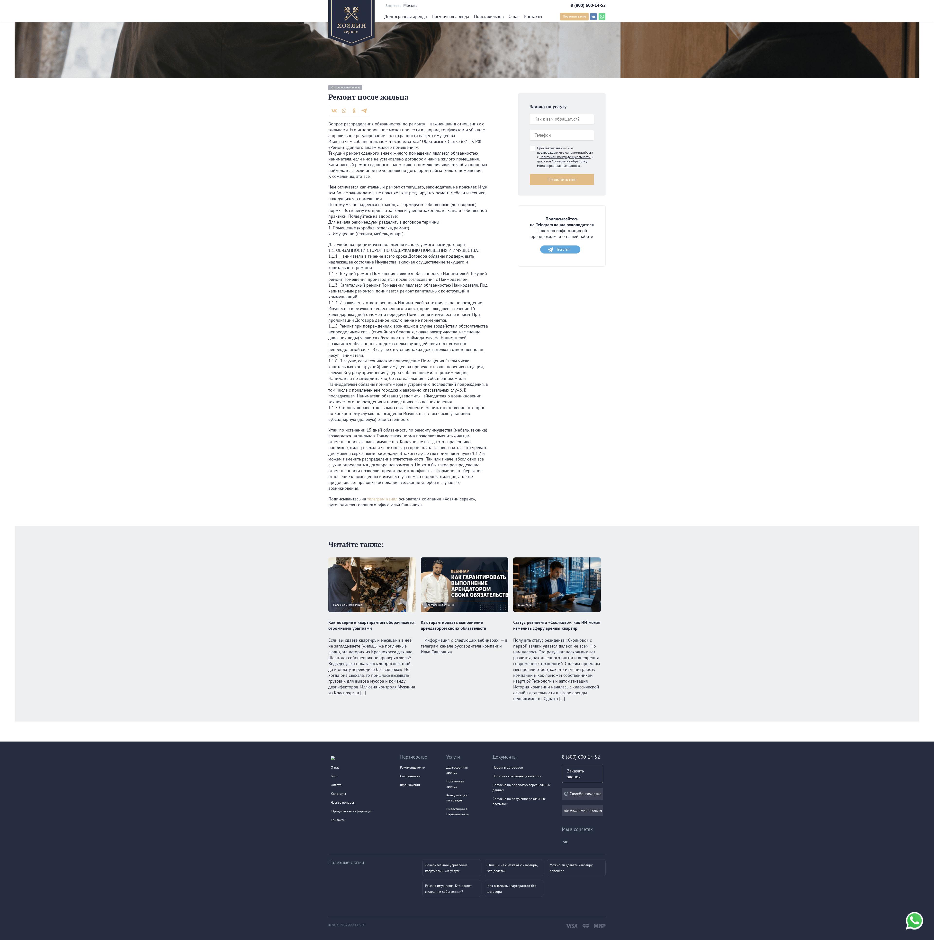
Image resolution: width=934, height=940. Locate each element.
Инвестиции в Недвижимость (457, 811)
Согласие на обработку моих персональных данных (562, 163)
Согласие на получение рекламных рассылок (519, 801)
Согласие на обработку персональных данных (521, 787)
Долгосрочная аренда (405, 16)
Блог (334, 776)
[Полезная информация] (372, 616)
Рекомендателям (412, 767)
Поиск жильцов (489, 16)
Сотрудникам (410, 776)
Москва (410, 5)
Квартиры (338, 793)
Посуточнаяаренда (455, 784)
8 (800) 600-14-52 (588, 5)
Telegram (563, 249)
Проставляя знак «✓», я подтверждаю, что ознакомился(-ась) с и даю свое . (565, 157)
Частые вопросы (343, 802)
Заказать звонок (575, 774)
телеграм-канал (382, 499)
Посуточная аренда (450, 16)
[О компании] (557, 616)
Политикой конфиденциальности (565, 157)
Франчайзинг (410, 785)
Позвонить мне (574, 16)
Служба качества (586, 794)
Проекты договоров (508, 767)
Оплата (336, 785)
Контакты (533, 16)
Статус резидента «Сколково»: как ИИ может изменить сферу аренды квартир (557, 625)
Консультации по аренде (456, 797)
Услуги (453, 757)
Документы (504, 757)
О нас (514, 16)
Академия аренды (586, 810)
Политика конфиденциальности (517, 776)
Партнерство (413, 757)
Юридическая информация (351, 811)
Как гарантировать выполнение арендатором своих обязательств (453, 625)
